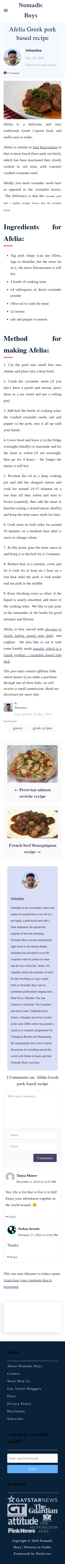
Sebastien (20, 707)
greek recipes (42, 728)
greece (18, 728)
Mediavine (43, 1553)
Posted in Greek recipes (41, 65)
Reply (12, 1216)
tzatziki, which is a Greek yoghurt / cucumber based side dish (32, 654)
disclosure (11, 694)
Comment (45, 1158)
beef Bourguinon (45, 147)
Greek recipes (10, 721)
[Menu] (6, 10)
